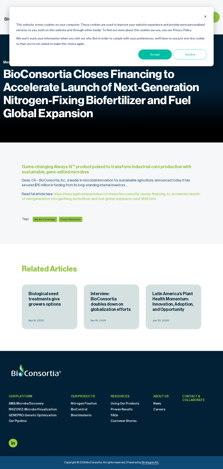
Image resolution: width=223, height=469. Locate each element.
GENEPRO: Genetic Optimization (33, 415)
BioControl (79, 409)
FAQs (114, 415)
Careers (159, 409)
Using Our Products (125, 403)
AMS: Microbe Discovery (26, 403)
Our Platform (20, 396)
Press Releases (71, 219)
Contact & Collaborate (193, 398)
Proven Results (122, 409)
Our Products (83, 396)
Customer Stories (124, 421)
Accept (155, 54)
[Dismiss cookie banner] (205, 16)
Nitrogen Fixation (84, 403)
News (157, 403)
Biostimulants (81, 415)
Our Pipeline (18, 421)
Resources (120, 396)
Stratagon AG (150, 462)
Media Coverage (44, 219)
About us (161, 396)
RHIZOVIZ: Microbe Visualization (33, 409)
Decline (190, 54)
